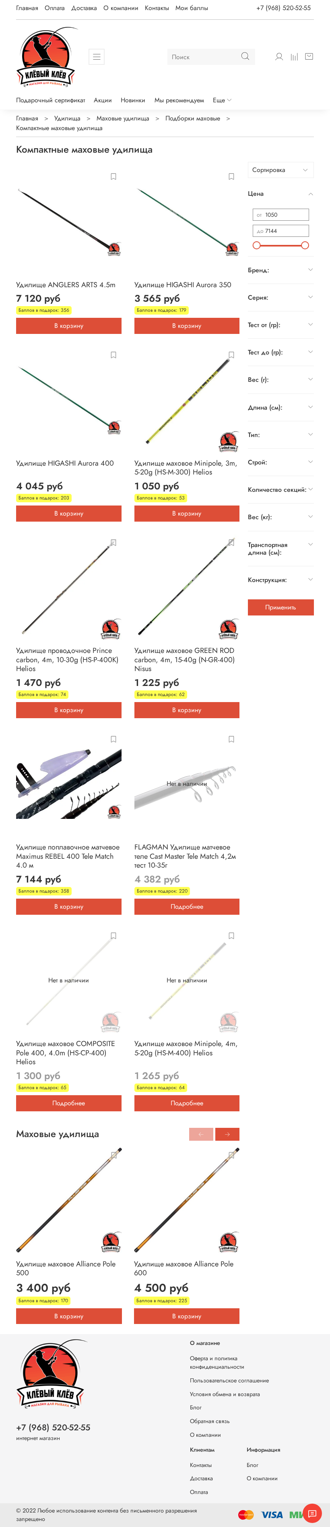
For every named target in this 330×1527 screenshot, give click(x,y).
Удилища (67, 118)
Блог (196, 1407)
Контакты (157, 7)
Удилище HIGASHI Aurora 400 (65, 463)
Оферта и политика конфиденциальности (217, 1362)
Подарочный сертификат (50, 100)
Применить (280, 607)
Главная (27, 7)
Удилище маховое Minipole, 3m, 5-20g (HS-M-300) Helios (185, 468)
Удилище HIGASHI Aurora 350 (182, 285)
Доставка (84, 7)
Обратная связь (210, 1421)
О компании (120, 7)
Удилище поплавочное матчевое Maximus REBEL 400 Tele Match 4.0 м (68, 856)
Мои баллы (191, 7)
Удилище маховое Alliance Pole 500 (66, 1268)
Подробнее (187, 906)
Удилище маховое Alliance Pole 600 (183, 1268)
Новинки (133, 100)
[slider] (257, 245)
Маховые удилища (123, 118)
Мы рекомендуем (179, 100)
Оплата (55, 7)
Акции (103, 100)
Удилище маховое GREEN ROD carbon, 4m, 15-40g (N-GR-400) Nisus (184, 659)
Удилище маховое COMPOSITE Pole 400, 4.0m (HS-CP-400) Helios (65, 1052)
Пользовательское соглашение (229, 1380)
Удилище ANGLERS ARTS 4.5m (66, 285)
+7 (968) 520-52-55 (283, 7)
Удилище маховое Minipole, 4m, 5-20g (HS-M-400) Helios (186, 1048)
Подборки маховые (192, 118)
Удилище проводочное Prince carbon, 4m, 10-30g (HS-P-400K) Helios (67, 659)
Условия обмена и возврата (225, 1394)
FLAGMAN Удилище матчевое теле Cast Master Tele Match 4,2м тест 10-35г (185, 856)
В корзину (68, 325)
